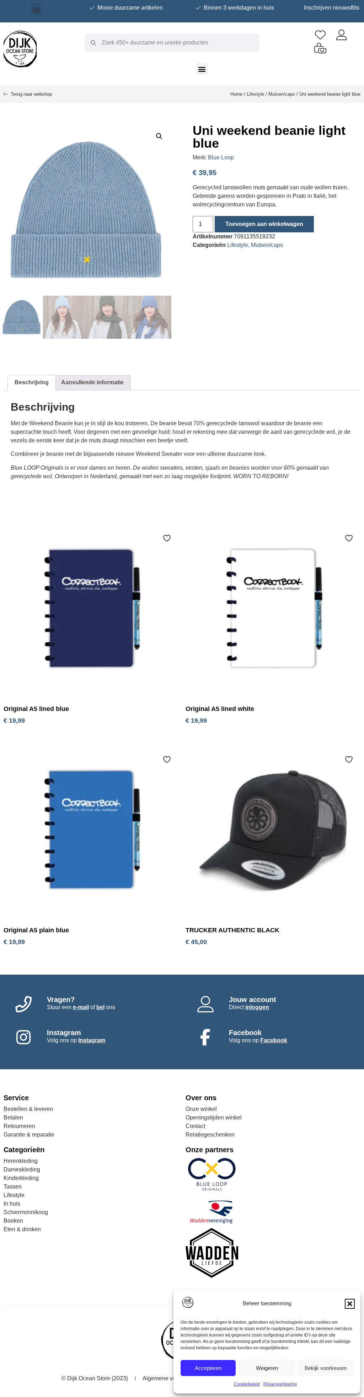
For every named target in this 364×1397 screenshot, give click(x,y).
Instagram (91, 1040)
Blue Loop (221, 157)
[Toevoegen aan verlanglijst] (167, 538)
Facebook (273, 1040)
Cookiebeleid (247, 1384)
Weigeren (267, 1368)
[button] (349, 1303)
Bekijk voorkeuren (326, 1368)
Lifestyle (255, 94)
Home (236, 94)
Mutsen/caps (281, 94)
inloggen (257, 1007)
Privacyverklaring (280, 1384)
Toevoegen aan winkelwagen (264, 224)
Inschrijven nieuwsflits (331, 8)
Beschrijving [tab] (32, 382)
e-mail (81, 1007)
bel (100, 1007)
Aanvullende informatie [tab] (92, 382)
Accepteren (208, 1368)
